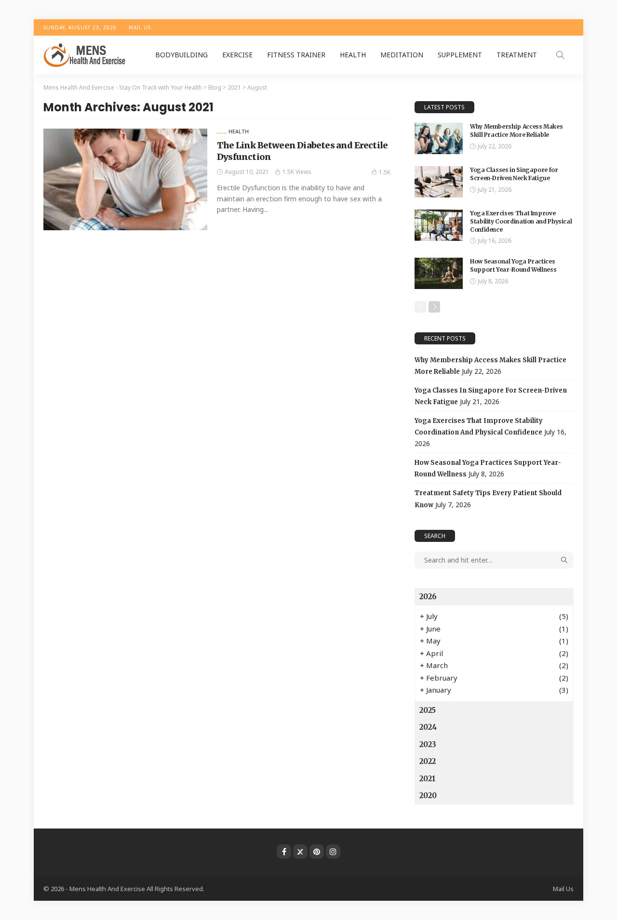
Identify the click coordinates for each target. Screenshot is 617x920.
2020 (428, 795)
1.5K (384, 172)
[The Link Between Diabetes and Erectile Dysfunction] (125, 179)
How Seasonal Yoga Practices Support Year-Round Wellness (513, 265)
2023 (427, 744)
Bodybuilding (181, 54)
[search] (560, 55)
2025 (427, 710)
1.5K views (296, 172)
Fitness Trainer (296, 54)
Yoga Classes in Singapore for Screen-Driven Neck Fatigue (514, 174)
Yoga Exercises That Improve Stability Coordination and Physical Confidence (521, 221)
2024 (428, 727)
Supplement (460, 54)
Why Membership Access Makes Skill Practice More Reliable (516, 130)
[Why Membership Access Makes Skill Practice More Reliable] (439, 138)
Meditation (401, 54)
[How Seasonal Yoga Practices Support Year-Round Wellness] (439, 273)
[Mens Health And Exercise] (85, 55)
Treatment (516, 54)
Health (353, 54)
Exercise (237, 54)
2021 (427, 778)
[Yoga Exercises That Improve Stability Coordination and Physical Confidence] (439, 225)
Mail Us (140, 27)
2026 (428, 596)
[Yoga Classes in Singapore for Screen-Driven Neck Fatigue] (439, 181)
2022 (427, 761)
